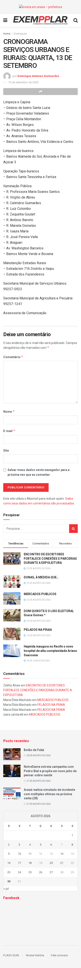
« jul (6, 888)
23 (8, 872)
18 (30, 863)
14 (61, 853)
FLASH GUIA (11, 955)
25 (30, 872)
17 (19, 863)
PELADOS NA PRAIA (38, 629)
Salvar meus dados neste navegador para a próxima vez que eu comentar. (39, 472)
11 (30, 853)
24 (19, 872)
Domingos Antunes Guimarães (38, 76)
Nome (9, 411)
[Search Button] (73, 528)
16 (8, 863)
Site (6, 450)
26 (40, 872)
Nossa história (35, 955)
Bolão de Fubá (34, 750)
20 (51, 863)
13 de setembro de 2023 (23, 82)
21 (61, 863)
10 (19, 853)
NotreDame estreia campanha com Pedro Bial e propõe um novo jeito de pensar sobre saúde (50, 771)
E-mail (9, 431)
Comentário (13, 357)
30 (8, 881)
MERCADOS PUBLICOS (40, 594)
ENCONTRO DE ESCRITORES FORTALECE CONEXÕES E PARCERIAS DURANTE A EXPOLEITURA (50, 558)
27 (51, 872)
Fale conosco (59, 955)
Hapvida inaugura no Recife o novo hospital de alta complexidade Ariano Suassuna (50, 651)
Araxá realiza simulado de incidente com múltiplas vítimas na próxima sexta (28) (49, 794)
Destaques (20, 33)
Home (6, 33)
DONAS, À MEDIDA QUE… (41, 577)
